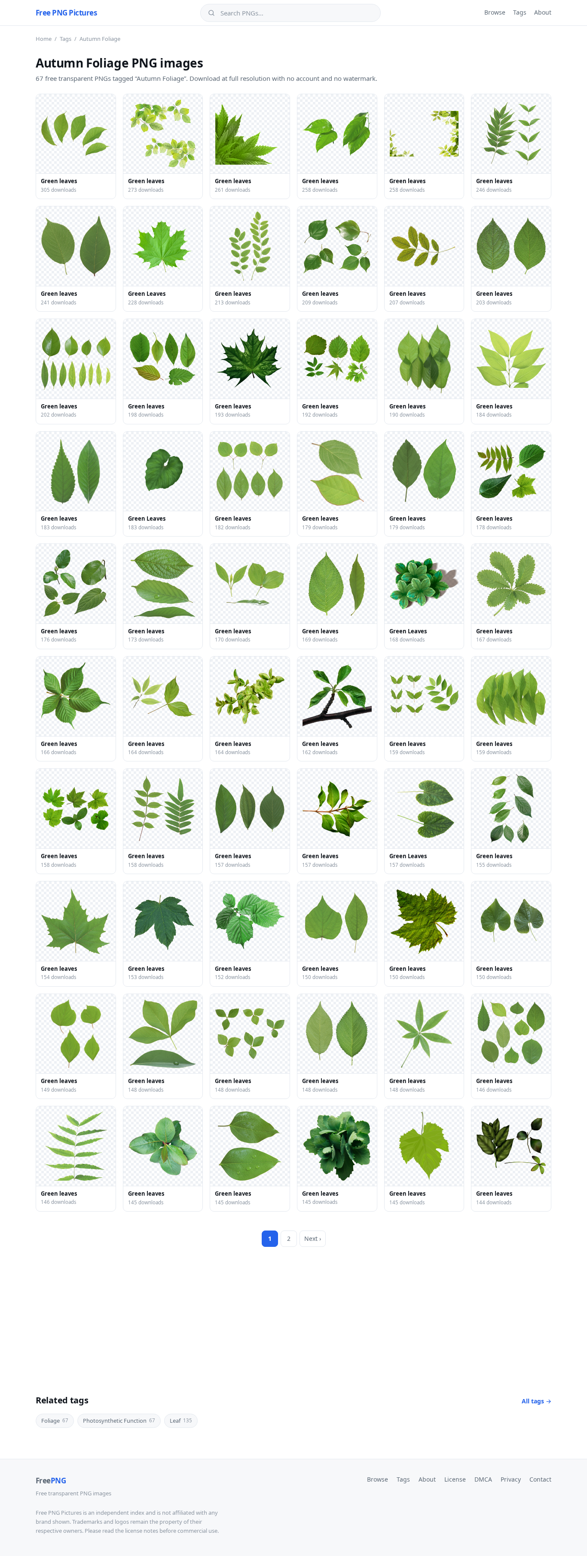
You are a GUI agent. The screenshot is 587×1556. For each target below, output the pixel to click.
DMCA (483, 1479)
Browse (494, 12)
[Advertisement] (293, 1311)
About (542, 12)
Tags (519, 12)
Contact (540, 1479)
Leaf (181, 1420)
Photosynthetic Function (119, 1420)
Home (44, 39)
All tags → (536, 1401)
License (455, 1479)
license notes (141, 1531)
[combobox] (296, 12)
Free (51, 1480)
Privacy (511, 1479)
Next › (312, 1238)
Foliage (54, 1420)
